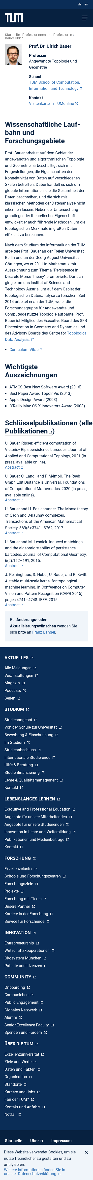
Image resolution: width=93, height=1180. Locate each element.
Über (34, 1140)
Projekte (12, 891)
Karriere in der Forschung (26, 913)
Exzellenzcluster (18, 868)
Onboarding (15, 987)
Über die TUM (19, 1043)
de (79, 4)
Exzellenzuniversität (22, 1054)
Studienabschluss (20, 750)
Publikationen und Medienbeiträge (34, 839)
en (86, 4)
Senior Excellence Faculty (27, 1025)
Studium (14, 709)
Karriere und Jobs (20, 1092)
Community (18, 976)
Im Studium (15, 742)
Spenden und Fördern (23, 1032)
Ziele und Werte (18, 1061)
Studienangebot (18, 720)
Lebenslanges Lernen (30, 798)
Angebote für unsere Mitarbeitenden (36, 816)
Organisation (16, 1076)
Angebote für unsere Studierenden (34, 824)
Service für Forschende (24, 921)
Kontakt (11, 787)
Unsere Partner (17, 906)
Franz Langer (43, 632)
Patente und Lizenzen (23, 965)
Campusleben (17, 994)
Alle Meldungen (18, 668)
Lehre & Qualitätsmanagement (31, 780)
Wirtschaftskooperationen (27, 950)
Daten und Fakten (20, 1069)
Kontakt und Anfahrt (22, 1107)
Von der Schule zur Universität (31, 727)
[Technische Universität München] (14, 18)
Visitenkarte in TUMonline (51, 103)
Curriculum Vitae (23, 349)
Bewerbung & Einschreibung (29, 735)
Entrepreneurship (19, 943)
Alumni (11, 1017)
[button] (87, 1152)
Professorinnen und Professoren (47, 34)
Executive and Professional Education (37, 809)
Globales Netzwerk (21, 1010)
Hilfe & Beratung (19, 765)
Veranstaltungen (19, 675)
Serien (10, 698)
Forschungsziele (19, 883)
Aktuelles (17, 657)
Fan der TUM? (17, 1099)
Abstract (12, 467)
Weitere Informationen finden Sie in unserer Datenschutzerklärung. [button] (34, 1171)
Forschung (18, 858)
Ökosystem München (23, 958)
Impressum (61, 1140)
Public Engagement (21, 1002)
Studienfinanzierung (22, 772)
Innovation (18, 932)
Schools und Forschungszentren (33, 876)
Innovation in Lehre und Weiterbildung (38, 831)
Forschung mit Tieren (23, 898)
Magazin (12, 683)
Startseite (12, 34)
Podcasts (13, 690)
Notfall (10, 1114)
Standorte (13, 1084)
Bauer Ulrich (14, 38)
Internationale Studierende (27, 757)
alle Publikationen (49, 427)
